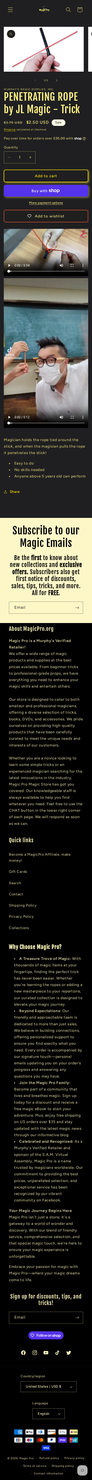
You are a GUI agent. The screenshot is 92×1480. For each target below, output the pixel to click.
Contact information (48, 1473)
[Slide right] (56, 80)
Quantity (11, 147)
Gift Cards (18, 871)
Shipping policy (63, 1465)
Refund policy (49, 1458)
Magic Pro (26, 1458)
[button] (10, 9)
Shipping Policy (23, 905)
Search (15, 883)
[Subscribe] (77, 608)
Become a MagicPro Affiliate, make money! (40, 857)
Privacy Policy (21, 916)
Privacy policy (74, 1458)
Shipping (9, 129)
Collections (19, 928)
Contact (16, 894)
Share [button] (15, 492)
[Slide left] (35, 80)
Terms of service (35, 1465)
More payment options (46, 202)
